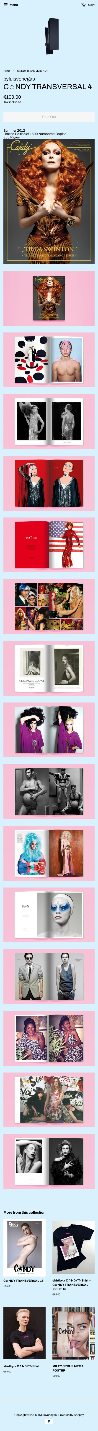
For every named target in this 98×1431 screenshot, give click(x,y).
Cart (91, 5)
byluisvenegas (47, 1415)
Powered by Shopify (71, 1415)
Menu (13, 5)
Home (6, 70)
